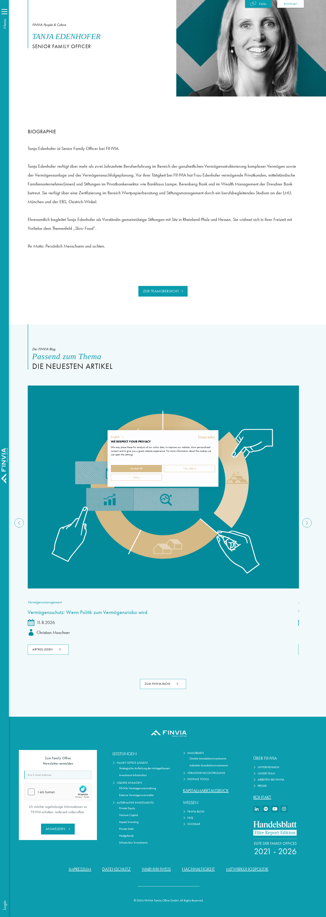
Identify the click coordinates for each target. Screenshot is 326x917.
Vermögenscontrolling (206, 773)
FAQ (190, 818)
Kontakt (262, 797)
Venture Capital (128, 815)
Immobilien (195, 753)
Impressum (80, 869)
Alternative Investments (135, 803)
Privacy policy (206, 437)
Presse (262, 786)
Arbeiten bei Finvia (271, 779)
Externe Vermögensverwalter (136, 795)
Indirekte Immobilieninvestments (209, 765)
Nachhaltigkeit (198, 869)
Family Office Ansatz (132, 763)
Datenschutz (116, 869)
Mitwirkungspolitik (247, 869)
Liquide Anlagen (129, 783)
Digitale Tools (198, 779)
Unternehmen (268, 767)
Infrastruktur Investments (133, 842)
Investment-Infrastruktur (133, 775)
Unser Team (266, 773)
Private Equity (127, 808)
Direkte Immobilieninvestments (208, 758)
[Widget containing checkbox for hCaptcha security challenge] (57, 791)
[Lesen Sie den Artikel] (163, 487)
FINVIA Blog (195, 811)
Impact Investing (128, 822)
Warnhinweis (156, 869)
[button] (117, 437)
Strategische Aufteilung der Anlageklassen (144, 768)
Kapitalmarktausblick (206, 790)
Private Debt (126, 829)
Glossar (193, 824)
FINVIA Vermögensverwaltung (137, 788)
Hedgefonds (126, 836)
